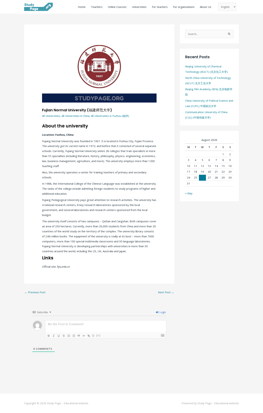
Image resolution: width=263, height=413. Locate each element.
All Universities (51, 116)
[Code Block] (83, 336)
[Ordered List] (68, 336)
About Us (205, 7)
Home (82, 7)
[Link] (88, 336)
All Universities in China (75, 116)
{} (93, 335)
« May (189, 193)
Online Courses (117, 7)
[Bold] (48, 336)
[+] (98, 335)
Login (162, 312)
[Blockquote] (78, 336)
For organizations (183, 7)
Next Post (166, 292)
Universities (139, 7)
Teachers (97, 7)
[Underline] (58, 336)
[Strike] (63, 336)
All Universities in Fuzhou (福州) (110, 116)
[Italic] (53, 336)
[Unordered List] (73, 336)
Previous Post (35, 292)
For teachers (160, 7)
